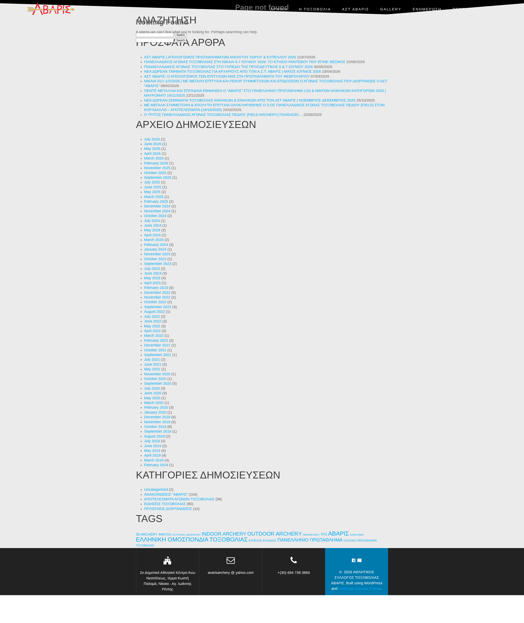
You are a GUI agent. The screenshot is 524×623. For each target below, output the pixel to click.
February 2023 (156, 288)
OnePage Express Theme (360, 589)
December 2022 (157, 293)
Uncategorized (156, 489)
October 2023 (155, 259)
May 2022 (152, 326)
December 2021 (157, 345)
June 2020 (152, 393)
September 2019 (157, 431)
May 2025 (152, 192)
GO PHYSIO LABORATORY (186, 535)
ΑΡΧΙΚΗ (279, 9)
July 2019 (152, 441)
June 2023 (152, 273)
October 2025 (155, 173)
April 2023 (152, 283)
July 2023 (152, 269)
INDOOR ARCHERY (224, 534)
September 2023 (157, 264)
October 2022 (155, 302)
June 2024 (152, 225)
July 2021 (152, 359)
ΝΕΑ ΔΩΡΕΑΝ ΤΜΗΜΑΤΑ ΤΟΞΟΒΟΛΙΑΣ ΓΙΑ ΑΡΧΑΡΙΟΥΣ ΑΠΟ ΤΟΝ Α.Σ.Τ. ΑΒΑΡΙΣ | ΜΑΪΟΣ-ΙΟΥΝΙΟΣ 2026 (232, 71)
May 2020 (152, 398)
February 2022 (156, 340)
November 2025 (157, 168)
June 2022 (152, 321)
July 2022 (152, 316)
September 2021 (157, 355)
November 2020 (157, 374)
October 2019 (155, 427)
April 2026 (152, 154)
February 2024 (156, 245)
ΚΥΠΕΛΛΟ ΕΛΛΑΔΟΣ (262, 540)
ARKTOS (164, 534)
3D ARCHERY (146, 534)
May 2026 (152, 149)
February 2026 (156, 163)
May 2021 (152, 369)
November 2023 (157, 254)
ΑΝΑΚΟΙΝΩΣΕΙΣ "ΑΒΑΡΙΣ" (166, 494)
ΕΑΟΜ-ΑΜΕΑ (357, 535)
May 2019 (152, 451)
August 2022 (154, 312)
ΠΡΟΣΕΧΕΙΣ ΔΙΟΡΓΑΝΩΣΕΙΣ (168, 509)
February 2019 (156, 465)
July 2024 (152, 221)
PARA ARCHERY (311, 535)
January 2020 (155, 412)
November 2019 (157, 422)
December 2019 (157, 417)
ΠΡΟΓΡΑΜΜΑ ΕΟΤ (472, 9)
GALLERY (390, 9)
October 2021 (155, 350)
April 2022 (152, 331)
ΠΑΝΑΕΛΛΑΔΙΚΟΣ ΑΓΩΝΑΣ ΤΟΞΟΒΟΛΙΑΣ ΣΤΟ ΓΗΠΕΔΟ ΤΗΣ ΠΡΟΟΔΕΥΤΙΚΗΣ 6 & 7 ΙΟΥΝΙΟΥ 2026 (228, 67)
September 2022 (157, 307)
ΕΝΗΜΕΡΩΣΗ (427, 9)
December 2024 (157, 206)
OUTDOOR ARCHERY (274, 534)
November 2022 (157, 297)
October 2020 (155, 379)
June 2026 (152, 144)
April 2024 (152, 235)
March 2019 (154, 460)
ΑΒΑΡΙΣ (338, 533)
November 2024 (157, 211)
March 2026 (154, 158)
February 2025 (156, 201)
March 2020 (154, 403)
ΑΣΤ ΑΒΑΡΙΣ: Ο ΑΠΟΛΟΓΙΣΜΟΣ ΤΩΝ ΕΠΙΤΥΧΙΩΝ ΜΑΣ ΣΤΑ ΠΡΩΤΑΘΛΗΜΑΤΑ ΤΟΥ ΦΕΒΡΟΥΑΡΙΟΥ (227, 76)
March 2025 (154, 197)
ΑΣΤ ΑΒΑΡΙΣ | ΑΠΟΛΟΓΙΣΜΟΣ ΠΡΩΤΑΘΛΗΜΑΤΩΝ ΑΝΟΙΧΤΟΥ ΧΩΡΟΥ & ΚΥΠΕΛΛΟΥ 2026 (220, 57)
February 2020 (156, 407)
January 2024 (155, 249)
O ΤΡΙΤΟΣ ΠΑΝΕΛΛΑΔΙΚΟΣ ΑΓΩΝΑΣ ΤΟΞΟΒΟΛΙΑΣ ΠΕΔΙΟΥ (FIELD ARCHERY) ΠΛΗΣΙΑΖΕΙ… (223, 115)
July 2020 (152, 388)
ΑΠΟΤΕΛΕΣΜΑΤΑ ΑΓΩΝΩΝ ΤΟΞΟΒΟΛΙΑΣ (179, 499)
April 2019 (152, 455)
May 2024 (152, 230)
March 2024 (154, 240)
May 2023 (152, 278)
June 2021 (152, 364)
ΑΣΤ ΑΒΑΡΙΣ (355, 9)
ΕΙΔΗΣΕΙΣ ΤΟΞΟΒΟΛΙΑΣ (165, 504)
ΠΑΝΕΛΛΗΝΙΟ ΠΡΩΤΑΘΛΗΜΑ (309, 540)
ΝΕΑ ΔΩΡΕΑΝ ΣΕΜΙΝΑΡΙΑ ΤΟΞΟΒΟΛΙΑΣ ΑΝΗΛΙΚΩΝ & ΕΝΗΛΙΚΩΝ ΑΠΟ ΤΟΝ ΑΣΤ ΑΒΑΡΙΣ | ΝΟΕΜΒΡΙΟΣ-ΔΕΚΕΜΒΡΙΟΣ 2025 (249, 100)
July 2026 (152, 139)
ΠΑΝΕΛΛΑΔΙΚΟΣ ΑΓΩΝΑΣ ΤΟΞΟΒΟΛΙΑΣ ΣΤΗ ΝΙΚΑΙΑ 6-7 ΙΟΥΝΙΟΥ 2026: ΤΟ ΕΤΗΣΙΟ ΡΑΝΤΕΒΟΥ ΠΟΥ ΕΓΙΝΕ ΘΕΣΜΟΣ (244, 62)
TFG (324, 534)
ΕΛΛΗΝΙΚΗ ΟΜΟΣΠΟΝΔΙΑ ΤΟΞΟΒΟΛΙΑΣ (192, 539)
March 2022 (154, 336)
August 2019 (154, 436)
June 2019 (152, 446)
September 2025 (157, 177)
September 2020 (157, 383)
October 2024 (155, 216)
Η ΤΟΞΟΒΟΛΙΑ (315, 9)
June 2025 (152, 187)
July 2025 (152, 182)
